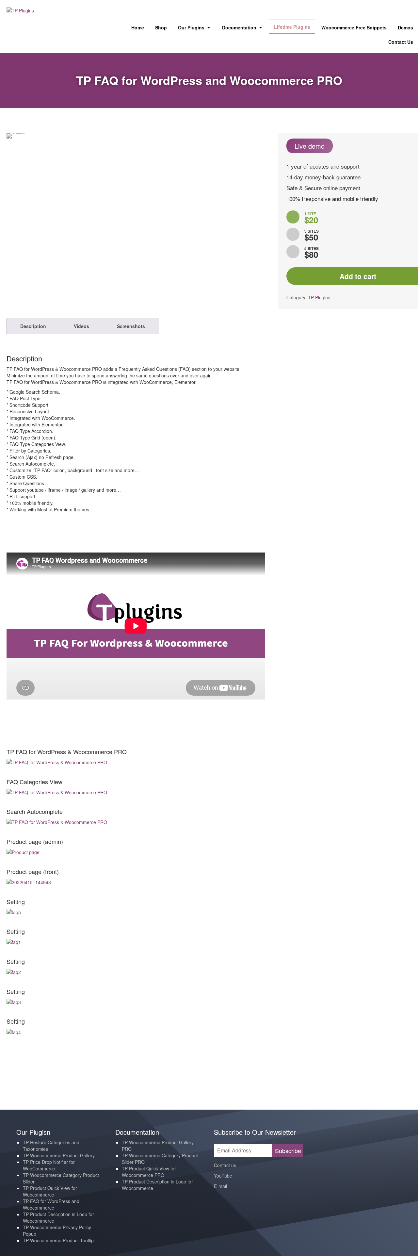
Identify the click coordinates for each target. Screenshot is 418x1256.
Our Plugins (191, 27)
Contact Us (400, 42)
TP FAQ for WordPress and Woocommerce (51, 1204)
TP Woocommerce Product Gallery (59, 1155)
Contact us (225, 1165)
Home (137, 27)
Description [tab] (33, 326)
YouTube (223, 1175)
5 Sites (311, 253)
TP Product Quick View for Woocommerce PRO (149, 1171)
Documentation (239, 27)
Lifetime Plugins (292, 27)
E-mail (220, 1186)
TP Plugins (319, 297)
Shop (161, 27)
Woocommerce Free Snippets (354, 27)
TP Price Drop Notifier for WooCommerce (49, 1165)
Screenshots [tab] (131, 326)
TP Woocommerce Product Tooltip (58, 1240)
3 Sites (311, 236)
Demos (405, 27)
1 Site (311, 218)
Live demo (310, 146)
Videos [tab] (81, 326)
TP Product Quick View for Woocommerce (50, 1191)
